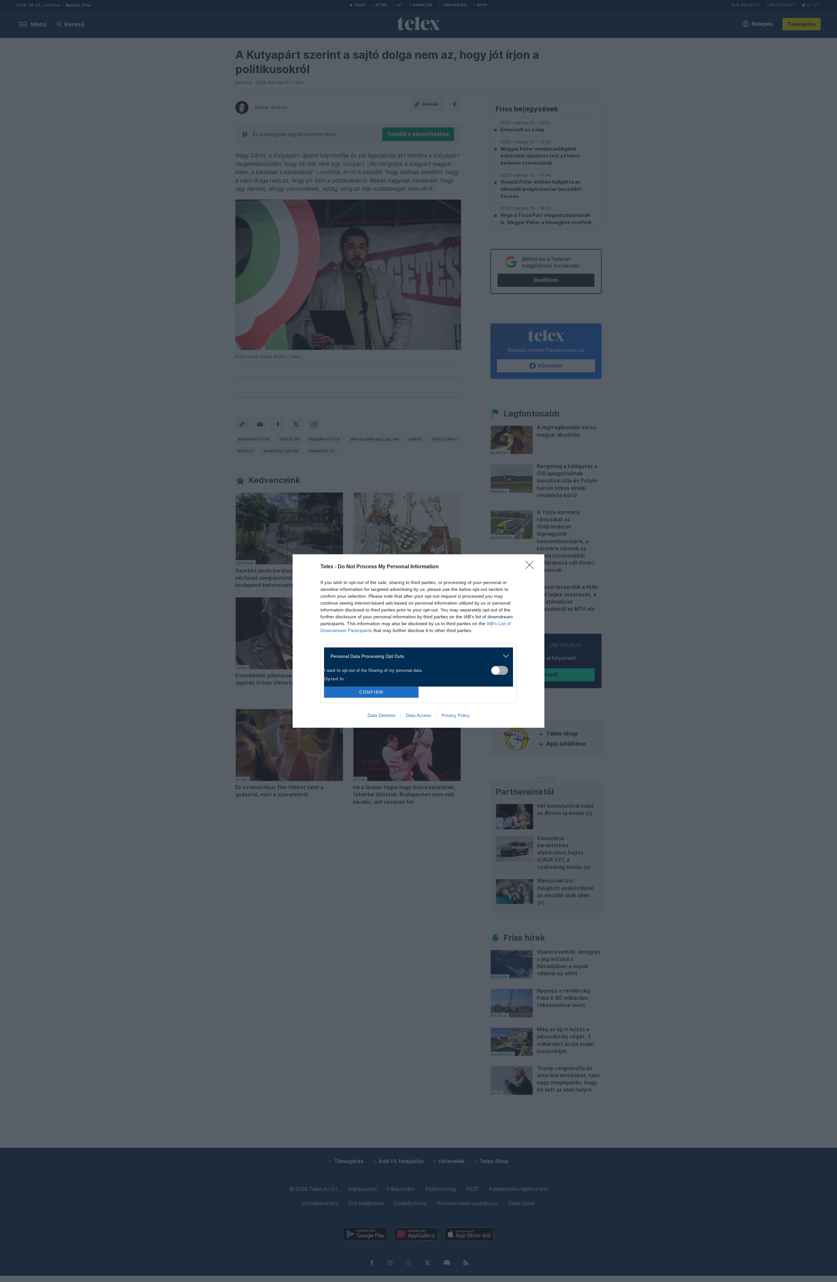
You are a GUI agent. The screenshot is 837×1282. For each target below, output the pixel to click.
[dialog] (418, 641)
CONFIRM (371, 692)
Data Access (418, 715)
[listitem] (416, 656)
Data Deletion (381, 715)
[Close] (531, 567)
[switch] (499, 670)
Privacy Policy (455, 715)
